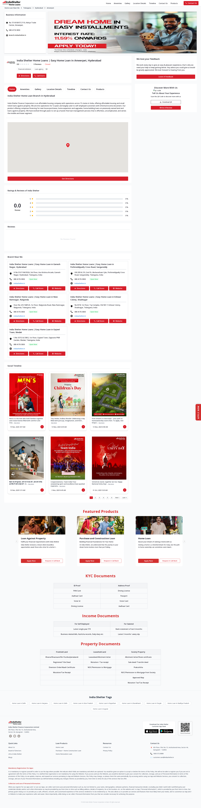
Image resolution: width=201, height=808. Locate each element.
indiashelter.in (19, 283)
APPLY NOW (198, 412)
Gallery (127, 3)
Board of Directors (14, 751)
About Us (11, 747)
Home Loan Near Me (12, 8)
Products (174, 3)
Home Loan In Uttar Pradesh (83, 703)
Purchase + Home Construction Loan (68, 751)
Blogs (10, 757)
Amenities (118, 3)
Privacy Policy (107, 751)
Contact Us (163, 3)
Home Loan (60, 747)
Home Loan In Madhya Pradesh (178, 703)
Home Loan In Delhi (19, 703)
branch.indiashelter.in (17, 35)
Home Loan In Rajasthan (107, 703)
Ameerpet (50, 8)
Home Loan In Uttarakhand (131, 703)
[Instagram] (15, 736)
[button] (68, 145)
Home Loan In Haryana (40, 703)
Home (108, 3)
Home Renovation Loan (64, 754)
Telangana (27, 8)
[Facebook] (10, 736)
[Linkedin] (19, 736)
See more (17, 423)
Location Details (139, 3)
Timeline (152, 3)
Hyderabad (39, 8)
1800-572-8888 (158, 754)
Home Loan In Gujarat (100, 709)
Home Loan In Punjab (154, 703)
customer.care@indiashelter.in (163, 757)
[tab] (12, 89)
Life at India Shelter (15, 754)
